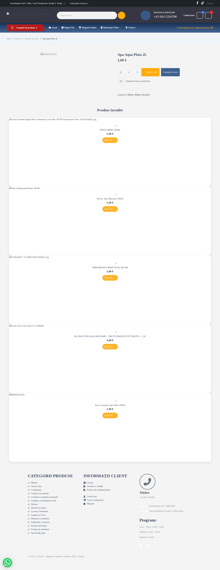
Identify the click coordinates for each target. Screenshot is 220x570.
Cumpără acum (170, 72)
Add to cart (152, 72)
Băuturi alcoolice (32, 39)
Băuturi (18, 39)
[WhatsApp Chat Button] (7, 562)
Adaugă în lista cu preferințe (138, 81)
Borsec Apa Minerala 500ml (110, 198)
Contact (210, 3)
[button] (208, 15)
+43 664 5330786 (165, 16)
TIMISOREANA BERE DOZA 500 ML (110, 267)
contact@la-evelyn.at (79, 3)
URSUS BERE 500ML (110, 130)
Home (9, 39)
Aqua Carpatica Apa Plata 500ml (110, 405)
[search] (121, 15)
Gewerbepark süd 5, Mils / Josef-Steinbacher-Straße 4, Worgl (36, 3)
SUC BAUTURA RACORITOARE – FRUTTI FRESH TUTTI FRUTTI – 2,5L (110, 336)
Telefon (144, 492)
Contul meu (189, 15)
